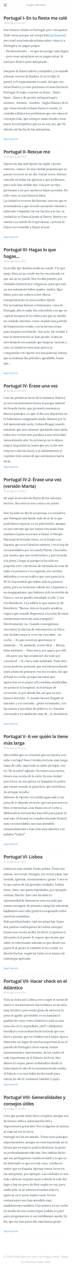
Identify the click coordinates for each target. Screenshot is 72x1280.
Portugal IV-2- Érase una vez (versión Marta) (32, 482)
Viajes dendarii (36, 5)
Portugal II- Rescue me (26, 152)
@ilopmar (57, 35)
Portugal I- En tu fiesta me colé (35, 18)
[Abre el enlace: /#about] (66, 5)
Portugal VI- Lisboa (22, 857)
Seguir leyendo (10, 139)
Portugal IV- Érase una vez (30, 386)
